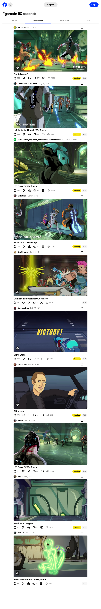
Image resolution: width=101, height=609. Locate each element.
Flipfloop (21, 27)
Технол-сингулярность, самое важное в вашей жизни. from (41, 140)
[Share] (82, 27)
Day (19, 477)
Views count (64, 21)
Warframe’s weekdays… (26, 242)
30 (84, 78)
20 (84, 415)
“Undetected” (21, 74)
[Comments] (29, 78)
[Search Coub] (10, 4)
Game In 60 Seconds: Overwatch (31, 298)
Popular (14, 21)
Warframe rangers (23, 523)
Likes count (38, 21)
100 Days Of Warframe (25, 186)
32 (84, 583)
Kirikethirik (21, 196)
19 (84, 303)
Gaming (77, 78)
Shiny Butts (19, 355)
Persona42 (22, 364)
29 (84, 471)
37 (84, 134)
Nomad (20, 533)
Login (94, 4)
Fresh (88, 21)
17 (84, 527)
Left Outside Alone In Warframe (30, 130)
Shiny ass (19, 411)
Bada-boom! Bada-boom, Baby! (30, 579)
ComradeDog (23, 308)
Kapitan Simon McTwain (27, 83)
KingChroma (22, 252)
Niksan (20, 420)
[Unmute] (17, 68)
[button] (15, 78)
